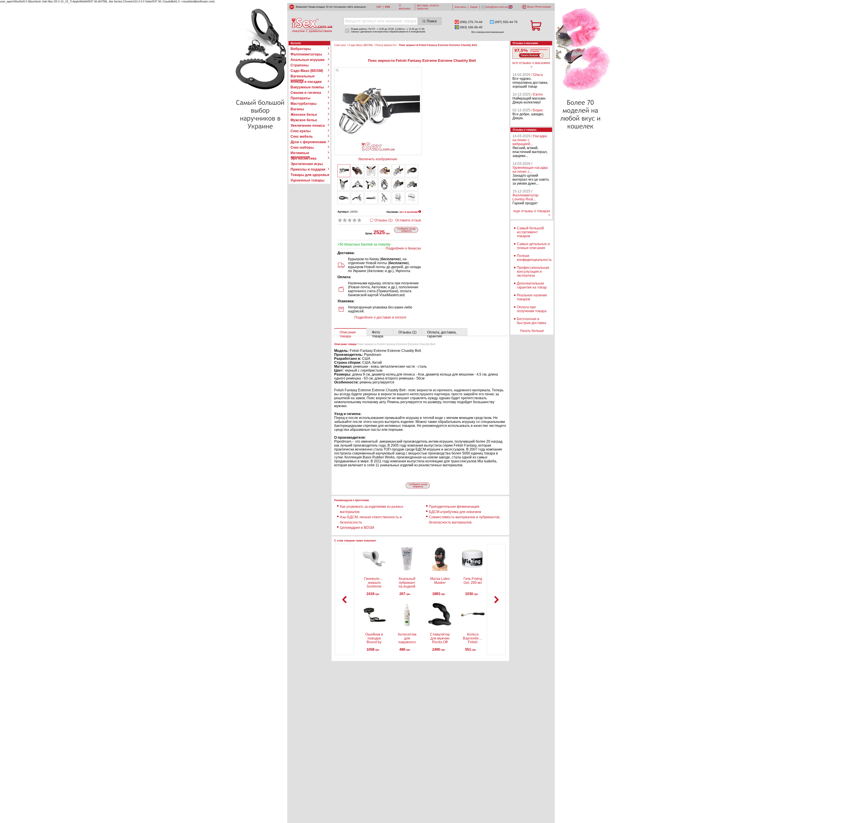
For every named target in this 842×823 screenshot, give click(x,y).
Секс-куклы (301, 131)
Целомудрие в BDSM (357, 527)
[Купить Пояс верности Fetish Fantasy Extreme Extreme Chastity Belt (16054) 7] (343, 184)
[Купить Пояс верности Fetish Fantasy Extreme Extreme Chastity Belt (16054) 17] (398, 198)
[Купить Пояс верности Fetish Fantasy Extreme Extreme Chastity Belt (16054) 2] (357, 170)
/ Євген (537, 94)
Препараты (300, 98)
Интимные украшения (300, 153)
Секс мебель (302, 136)
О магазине (404, 7)
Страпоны (300, 65)
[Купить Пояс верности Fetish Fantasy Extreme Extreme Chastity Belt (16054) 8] (357, 184)
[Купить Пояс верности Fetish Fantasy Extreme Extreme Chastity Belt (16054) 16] (384, 198)
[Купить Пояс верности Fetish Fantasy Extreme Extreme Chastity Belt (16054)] (343, 170)
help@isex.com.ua (496, 7)
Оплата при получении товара (531, 309)
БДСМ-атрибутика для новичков (455, 512)
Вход (530, 6)
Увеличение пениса (308, 125)
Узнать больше (532, 331)
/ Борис (537, 110)
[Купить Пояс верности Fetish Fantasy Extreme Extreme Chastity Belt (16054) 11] (398, 184)
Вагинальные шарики (303, 76)
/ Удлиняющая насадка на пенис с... (530, 167)
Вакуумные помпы (307, 87)
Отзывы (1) (383, 220)
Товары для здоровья (310, 175)
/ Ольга (537, 75)
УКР (378, 7)
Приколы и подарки (308, 169)
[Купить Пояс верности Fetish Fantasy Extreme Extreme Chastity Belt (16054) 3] (371, 170)
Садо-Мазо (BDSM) (307, 71)
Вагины (297, 109)
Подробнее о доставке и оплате (380, 317)
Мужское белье (304, 120)
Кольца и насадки (306, 82)
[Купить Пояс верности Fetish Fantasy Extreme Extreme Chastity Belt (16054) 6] (411, 170)
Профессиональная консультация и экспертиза (533, 271)
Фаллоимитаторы (306, 54)
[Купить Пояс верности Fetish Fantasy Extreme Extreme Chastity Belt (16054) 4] (384, 170)
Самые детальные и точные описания (533, 246)
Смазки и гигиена (306, 92)
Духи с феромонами (308, 142)
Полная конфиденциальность (534, 258)
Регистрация (543, 6)
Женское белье (304, 114)
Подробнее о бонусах (403, 248)
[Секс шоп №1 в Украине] (311, 25)
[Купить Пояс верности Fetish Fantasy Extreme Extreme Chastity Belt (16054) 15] (371, 198)
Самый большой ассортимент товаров (530, 232)
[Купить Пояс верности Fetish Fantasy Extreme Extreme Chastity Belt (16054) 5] (398, 170)
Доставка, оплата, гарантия (428, 7)
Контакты (460, 7)
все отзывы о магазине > (531, 65)
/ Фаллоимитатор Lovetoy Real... (525, 195)
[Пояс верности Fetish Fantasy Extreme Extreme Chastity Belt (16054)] (337, 71)
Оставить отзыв (408, 220)
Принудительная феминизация (454, 506)
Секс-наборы (302, 147)
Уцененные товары (308, 180)
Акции (474, 7)
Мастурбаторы (304, 103)
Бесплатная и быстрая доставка (531, 321)
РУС (387, 7)
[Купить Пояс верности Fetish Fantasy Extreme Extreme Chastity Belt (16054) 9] (371, 184)
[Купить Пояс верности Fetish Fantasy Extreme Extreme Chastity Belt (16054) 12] (411, 184)
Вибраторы (301, 49)
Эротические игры (307, 164)
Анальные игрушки (308, 60)
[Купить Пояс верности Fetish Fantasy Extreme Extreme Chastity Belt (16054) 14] (357, 198)
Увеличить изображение (377, 159)
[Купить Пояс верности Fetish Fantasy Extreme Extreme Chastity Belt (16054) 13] (343, 198)
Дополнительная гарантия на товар (532, 285)
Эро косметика (303, 158)
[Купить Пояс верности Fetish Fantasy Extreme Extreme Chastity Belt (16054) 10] (384, 184)
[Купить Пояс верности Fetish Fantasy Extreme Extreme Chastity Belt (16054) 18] (411, 198)
